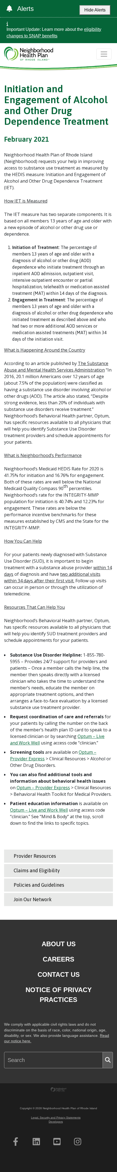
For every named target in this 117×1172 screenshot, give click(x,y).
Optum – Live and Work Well (39, 810)
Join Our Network (33, 899)
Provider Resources (35, 856)
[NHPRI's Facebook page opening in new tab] (15, 1141)
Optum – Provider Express (43, 788)
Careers (58, 959)
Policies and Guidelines (39, 885)
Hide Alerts (95, 10)
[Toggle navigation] (104, 54)
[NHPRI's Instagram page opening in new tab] (77, 1141)
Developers (56, 1121)
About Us (59, 944)
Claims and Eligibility (37, 870)
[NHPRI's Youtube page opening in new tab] (57, 1141)
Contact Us (59, 974)
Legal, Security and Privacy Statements (56, 1117)
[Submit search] (108, 1060)
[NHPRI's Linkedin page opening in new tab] (36, 1141)
